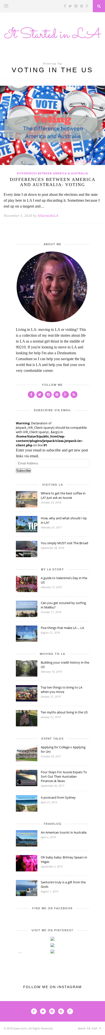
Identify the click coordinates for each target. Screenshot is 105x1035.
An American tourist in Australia (63, 832)
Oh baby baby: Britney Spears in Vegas (64, 859)
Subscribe (23, 470)
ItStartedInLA (48, 216)
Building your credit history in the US (65, 664)
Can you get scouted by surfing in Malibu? (63, 605)
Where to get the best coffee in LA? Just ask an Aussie (63, 495)
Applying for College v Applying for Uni (63, 749)
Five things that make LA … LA (62, 628)
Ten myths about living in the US (64, 712)
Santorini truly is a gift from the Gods (63, 884)
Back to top (88, 1028)
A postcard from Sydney (58, 797)
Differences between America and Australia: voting (52, 182)
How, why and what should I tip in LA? (64, 520)
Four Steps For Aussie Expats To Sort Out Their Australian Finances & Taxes (64, 776)
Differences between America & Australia (52, 173)
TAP (20, 952)
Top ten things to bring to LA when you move (61, 689)
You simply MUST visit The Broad (64, 543)
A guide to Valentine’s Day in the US (64, 580)
